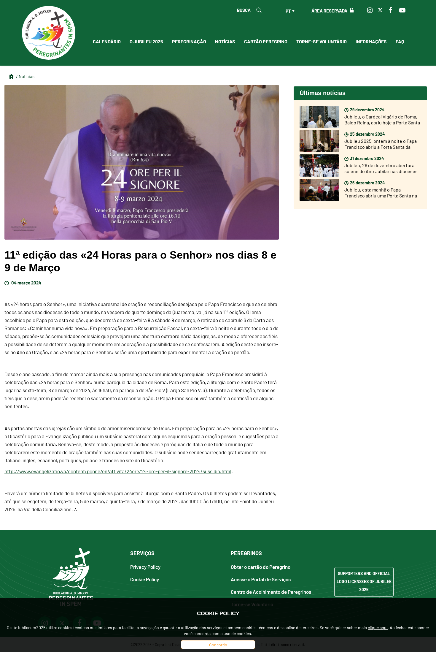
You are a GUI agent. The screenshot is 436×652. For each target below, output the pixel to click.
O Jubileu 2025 (146, 41)
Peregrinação (189, 41)
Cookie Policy (144, 579)
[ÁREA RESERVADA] (350, 10)
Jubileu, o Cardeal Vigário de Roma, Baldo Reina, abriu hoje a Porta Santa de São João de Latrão (382, 122)
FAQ (400, 41)
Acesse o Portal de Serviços (261, 579)
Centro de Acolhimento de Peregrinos (271, 591)
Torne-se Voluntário (321, 41)
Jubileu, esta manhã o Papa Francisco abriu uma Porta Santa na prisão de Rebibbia (380, 195)
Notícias (225, 41)
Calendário (107, 41)
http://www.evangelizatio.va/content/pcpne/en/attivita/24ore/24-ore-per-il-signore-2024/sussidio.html (117, 471)
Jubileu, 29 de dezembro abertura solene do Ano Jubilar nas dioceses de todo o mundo (381, 171)
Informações (371, 41)
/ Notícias (25, 76)
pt (288, 11)
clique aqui (378, 627)
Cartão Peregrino (265, 41)
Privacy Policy (145, 566)
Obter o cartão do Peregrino (260, 566)
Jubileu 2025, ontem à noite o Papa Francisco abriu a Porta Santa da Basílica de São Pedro (380, 147)
